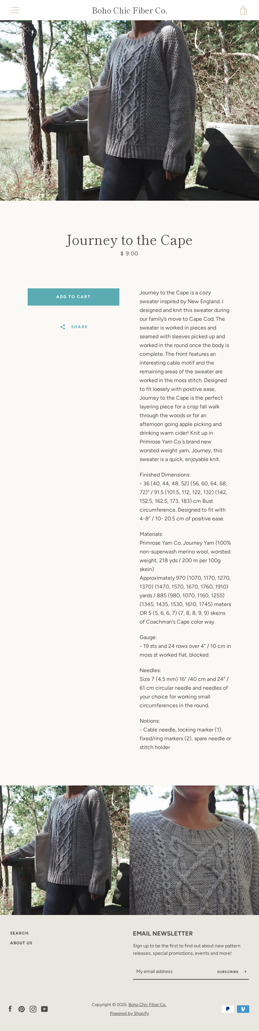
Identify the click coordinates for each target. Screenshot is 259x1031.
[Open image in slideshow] (129, 110)
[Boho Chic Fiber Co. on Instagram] (33, 1008)
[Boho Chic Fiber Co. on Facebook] (10, 1008)
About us (21, 943)
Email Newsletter (163, 933)
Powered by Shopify (129, 1013)
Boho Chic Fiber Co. (130, 10)
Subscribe (228, 972)
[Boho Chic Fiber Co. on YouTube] (44, 1008)
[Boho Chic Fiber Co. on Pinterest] (21, 1008)
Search (19, 933)
